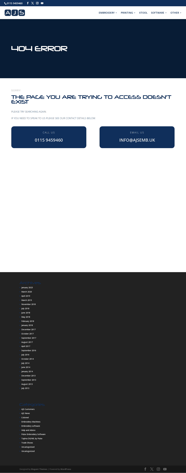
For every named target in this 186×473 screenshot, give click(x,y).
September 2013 (28, 380)
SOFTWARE (157, 13)
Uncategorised (27, 447)
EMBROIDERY (107, 13)
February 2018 (27, 321)
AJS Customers (28, 409)
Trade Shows (27, 442)
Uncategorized (28, 451)
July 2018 (25, 308)
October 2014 (27, 359)
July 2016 (25, 354)
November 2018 (28, 304)
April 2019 (25, 296)
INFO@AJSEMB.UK (137, 140)
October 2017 (27, 333)
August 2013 (27, 384)
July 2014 (25, 363)
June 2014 (25, 367)
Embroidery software (30, 426)
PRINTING (127, 13)
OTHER (174, 13)
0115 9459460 (14, 3)
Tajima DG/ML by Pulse (31, 438)
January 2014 (27, 371)
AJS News (25, 413)
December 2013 (28, 375)
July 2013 (25, 388)
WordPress (65, 469)
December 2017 (28, 329)
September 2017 (28, 338)
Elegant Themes (39, 469)
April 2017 (25, 346)
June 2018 (25, 312)
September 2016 (28, 350)
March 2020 (26, 291)
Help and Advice (28, 430)
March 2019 (26, 300)
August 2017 (27, 342)
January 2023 (27, 287)
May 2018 (25, 317)
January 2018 (27, 325)
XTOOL (143, 13)
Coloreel (25, 417)
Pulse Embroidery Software (33, 434)
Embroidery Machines (30, 421)
